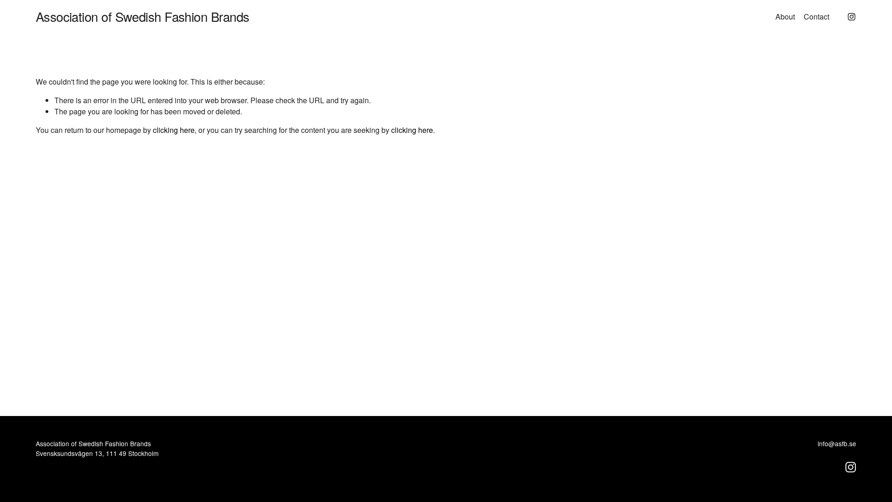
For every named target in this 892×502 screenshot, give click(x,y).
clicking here (174, 130)
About (785, 16)
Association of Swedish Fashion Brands (142, 16)
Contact (816, 16)
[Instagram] (851, 16)
